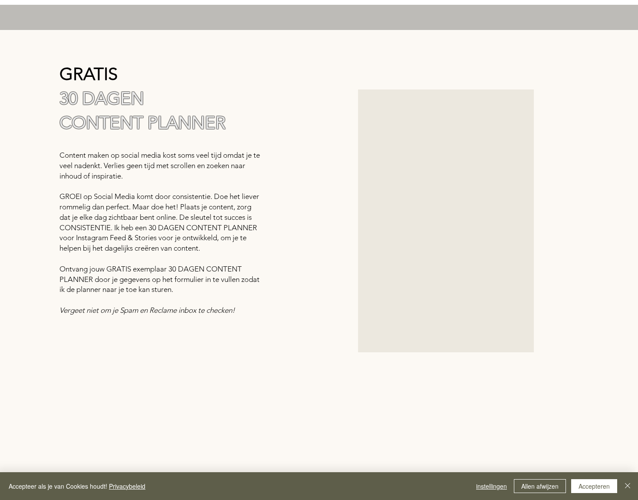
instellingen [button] (491, 486)
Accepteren (594, 486)
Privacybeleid (127, 486)
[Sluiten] (627, 486)
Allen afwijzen (540, 486)
